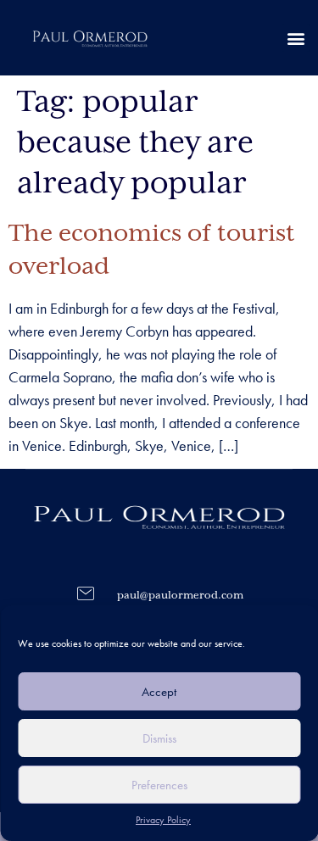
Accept (159, 691)
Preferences (159, 785)
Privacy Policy (163, 820)
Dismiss (159, 738)
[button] (296, 38)
